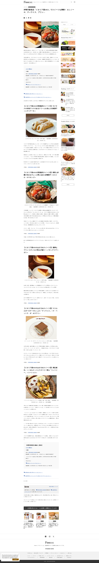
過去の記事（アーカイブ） (38, 553)
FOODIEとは (29, 553)
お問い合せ (70, 553)
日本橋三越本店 (59, 557)
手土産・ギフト (41, 555)
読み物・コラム (69, 555)
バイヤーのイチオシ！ (31, 557)
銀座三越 (50, 557)
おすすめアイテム (60, 555)
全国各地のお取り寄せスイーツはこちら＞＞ (34, 472)
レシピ (72, 24)
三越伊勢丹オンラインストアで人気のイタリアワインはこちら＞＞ (38, 97)
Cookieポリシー (63, 553)
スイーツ (34, 555)
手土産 (64, 24)
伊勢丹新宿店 (42, 557)
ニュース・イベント (50, 555)
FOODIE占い (69, 557)
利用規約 (46, 553)
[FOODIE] (30, 17)
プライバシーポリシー (54, 553)
